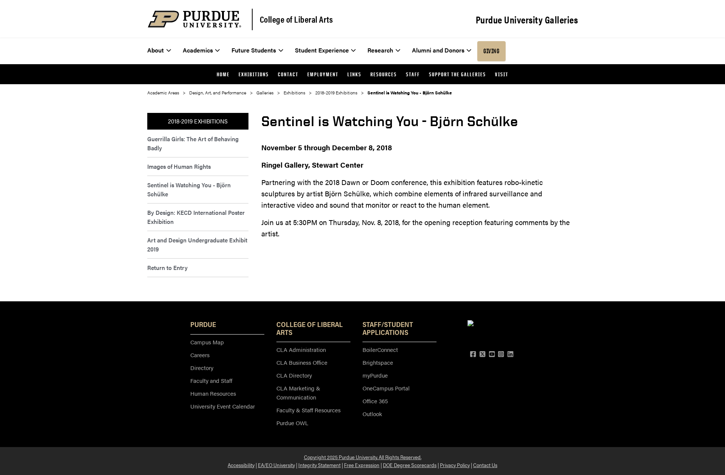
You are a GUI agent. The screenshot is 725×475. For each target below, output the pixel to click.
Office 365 (375, 401)
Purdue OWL (292, 423)
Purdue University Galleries (527, 20)
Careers (200, 355)
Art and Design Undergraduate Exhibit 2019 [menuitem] (197, 244)
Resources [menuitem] (383, 74)
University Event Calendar (222, 406)
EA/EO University (276, 465)
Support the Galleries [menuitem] (457, 74)
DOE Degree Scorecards (410, 465)
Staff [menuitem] (413, 74)
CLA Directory (294, 375)
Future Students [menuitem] (253, 50)
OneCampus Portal (386, 388)
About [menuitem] (155, 50)
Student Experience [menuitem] (322, 50)
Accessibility (241, 465)
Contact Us (485, 465)
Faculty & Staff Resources (308, 410)
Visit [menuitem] (501, 74)
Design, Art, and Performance (217, 92)
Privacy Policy (455, 465)
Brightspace (377, 362)
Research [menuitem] (380, 50)
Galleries (264, 92)
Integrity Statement (319, 465)
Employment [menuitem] (322, 74)
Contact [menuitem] (288, 74)
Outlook (372, 414)
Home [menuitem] (223, 74)
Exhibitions (294, 92)
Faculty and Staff (211, 380)
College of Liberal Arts (296, 19)
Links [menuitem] (354, 74)
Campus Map (207, 342)
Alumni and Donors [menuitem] (438, 50)
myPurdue (375, 375)
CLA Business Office (301, 362)
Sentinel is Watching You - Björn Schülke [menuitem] (189, 189)
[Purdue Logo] (194, 19)
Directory (201, 368)
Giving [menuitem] (491, 51)
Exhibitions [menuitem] (254, 74)
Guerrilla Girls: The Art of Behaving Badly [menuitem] (193, 143)
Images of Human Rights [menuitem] (179, 166)
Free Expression (361, 465)
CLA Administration (301, 349)
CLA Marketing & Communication (298, 392)
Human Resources (213, 393)
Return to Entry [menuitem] (167, 267)
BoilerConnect (380, 349)
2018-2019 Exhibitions (336, 92)
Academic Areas (163, 92)
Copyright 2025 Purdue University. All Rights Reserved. (362, 457)
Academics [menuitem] (198, 50)
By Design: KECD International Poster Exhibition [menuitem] (196, 217)
